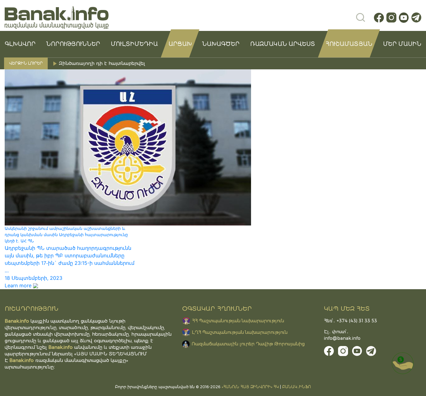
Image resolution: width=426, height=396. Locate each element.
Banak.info (21, 360)
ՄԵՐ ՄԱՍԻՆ (402, 44)
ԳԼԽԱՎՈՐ (20, 44)
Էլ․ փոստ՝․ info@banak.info (342, 335)
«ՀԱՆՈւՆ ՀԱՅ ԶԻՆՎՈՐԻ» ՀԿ (250, 386)
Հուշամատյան (349, 44)
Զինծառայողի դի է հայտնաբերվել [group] (103, 63)
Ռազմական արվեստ (282, 44)
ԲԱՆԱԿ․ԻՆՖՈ (296, 386)
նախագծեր (221, 44)
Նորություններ (73, 44)
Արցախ (180, 44)
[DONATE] (403, 363)
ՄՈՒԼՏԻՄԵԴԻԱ (134, 44)
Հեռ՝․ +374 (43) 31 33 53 (350, 321)
